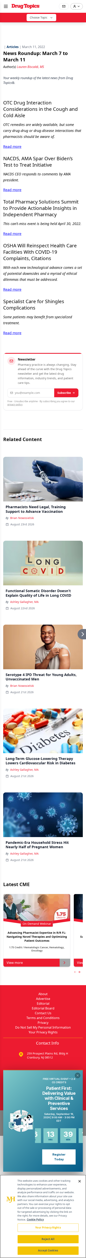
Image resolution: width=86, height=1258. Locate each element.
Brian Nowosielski (22, 518)
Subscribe (64, 393)
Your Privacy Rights (43, 1032)
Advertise (43, 999)
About (43, 994)
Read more (12, 146)
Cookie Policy (35, 1219)
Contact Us (43, 1013)
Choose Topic (38, 17)
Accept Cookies (48, 1250)
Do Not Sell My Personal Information (43, 1027)
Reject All (48, 1239)
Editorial (43, 1003)
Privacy (43, 1022)
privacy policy (14, 404)
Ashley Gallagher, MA (24, 602)
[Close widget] (77, 1075)
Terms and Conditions (43, 1018)
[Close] (79, 1181)
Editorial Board (43, 1008)
